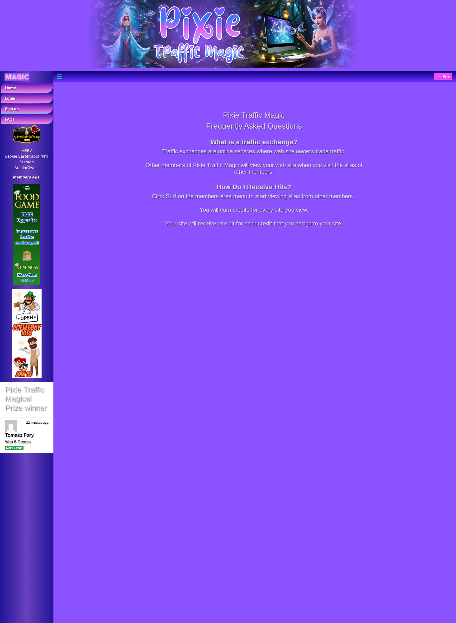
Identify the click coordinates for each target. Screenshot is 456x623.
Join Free (443, 77)
